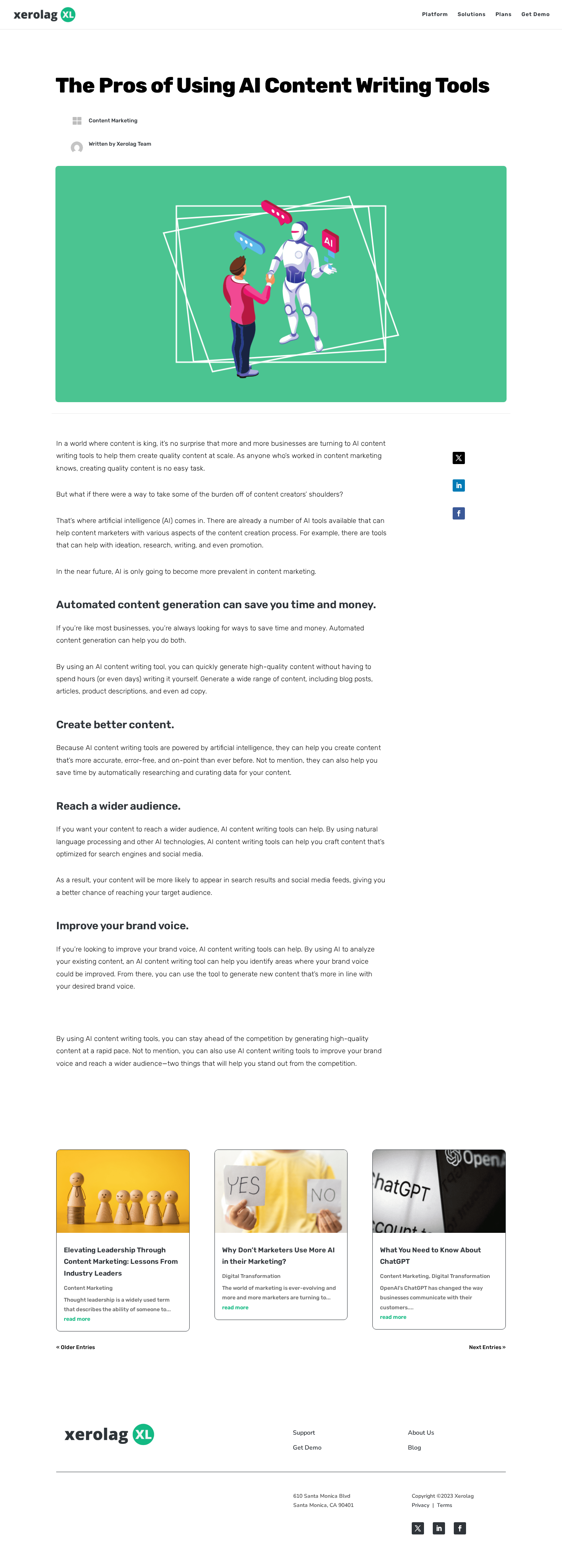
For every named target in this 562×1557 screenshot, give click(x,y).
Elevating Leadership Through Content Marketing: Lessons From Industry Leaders (121, 1262)
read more (77, 1319)
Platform (435, 15)
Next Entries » (487, 1347)
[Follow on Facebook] (459, 513)
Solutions (472, 15)
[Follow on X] (459, 458)
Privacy (420, 1505)
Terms (444, 1505)
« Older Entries (75, 1347)
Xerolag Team (134, 144)
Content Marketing (113, 120)
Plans (503, 15)
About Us (421, 1433)
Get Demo (535, 15)
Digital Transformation (251, 1276)
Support (304, 1433)
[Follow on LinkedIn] (459, 485)
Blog (414, 1447)
